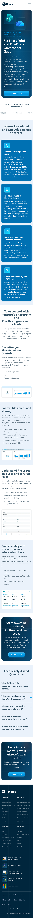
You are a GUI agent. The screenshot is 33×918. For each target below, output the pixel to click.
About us (19, 831)
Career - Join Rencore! (23, 834)
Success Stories (6, 840)
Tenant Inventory (22, 811)
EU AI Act (20, 821)
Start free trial (16, 93)
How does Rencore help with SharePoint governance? (14, 728)
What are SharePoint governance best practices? (14, 717)
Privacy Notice (6, 900)
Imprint (4, 895)
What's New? (5, 818)
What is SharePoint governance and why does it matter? (14, 686)
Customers (20, 837)
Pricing (4, 821)
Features (4, 814)
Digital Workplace (7, 802)
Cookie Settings (7, 905)
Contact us (20, 847)
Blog (3, 831)
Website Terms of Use (17, 895)
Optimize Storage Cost (23, 802)
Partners (19, 840)
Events (19, 843)
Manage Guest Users (23, 808)
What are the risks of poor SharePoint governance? (13, 697)
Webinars (4, 834)
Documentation (6, 847)
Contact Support (6, 843)
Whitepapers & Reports (8, 837)
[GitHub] (17, 909)
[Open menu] (29, 4)
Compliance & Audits (23, 818)
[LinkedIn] (14, 909)
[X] (6, 909)
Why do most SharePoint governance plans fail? (13, 707)
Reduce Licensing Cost (23, 805)
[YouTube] (10, 909)
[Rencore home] (9, 4)
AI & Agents (5, 811)
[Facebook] (3, 909)
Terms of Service (19, 900)
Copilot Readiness (22, 814)
